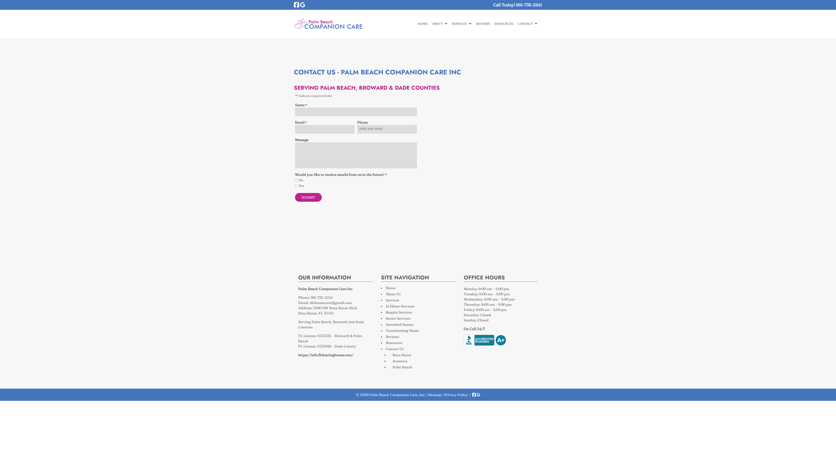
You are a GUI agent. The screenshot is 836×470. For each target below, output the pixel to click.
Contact (525, 24)
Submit (308, 197)
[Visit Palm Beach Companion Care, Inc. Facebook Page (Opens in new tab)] (296, 5)
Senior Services (398, 318)
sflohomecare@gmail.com (331, 302)
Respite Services (399, 312)
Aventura (400, 361)
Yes (301, 186)
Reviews (483, 24)
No (301, 180)
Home (423, 24)
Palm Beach (402, 367)
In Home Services (400, 306)
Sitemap (435, 395)
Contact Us (395, 349)
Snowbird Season (400, 324)
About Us (393, 294)
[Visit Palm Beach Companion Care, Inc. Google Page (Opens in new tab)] (302, 4)
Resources (504, 24)
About (437, 24)
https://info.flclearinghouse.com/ (325, 355)
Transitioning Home (402, 330)
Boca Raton (402, 355)
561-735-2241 (321, 297)
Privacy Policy (456, 395)
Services (459, 24)
